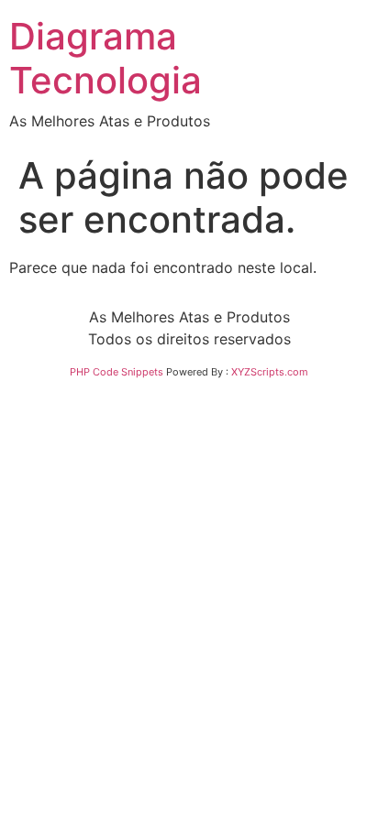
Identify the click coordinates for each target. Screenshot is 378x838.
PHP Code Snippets (116, 371)
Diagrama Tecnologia (105, 58)
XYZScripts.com (269, 371)
